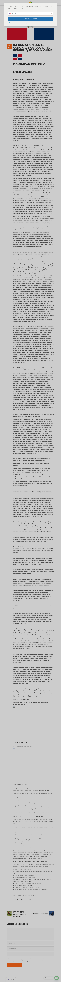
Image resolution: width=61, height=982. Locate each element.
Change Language (30, 19)
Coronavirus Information (29, 900)
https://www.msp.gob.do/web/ (24, 885)
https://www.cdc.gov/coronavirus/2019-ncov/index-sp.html (31, 889)
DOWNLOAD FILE (20, 742)
